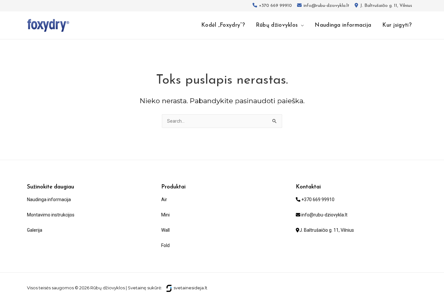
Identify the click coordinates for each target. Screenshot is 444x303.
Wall (165, 230)
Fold (165, 245)
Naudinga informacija (49, 199)
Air (164, 199)
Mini (165, 214)
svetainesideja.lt (190, 287)
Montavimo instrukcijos (50, 214)
